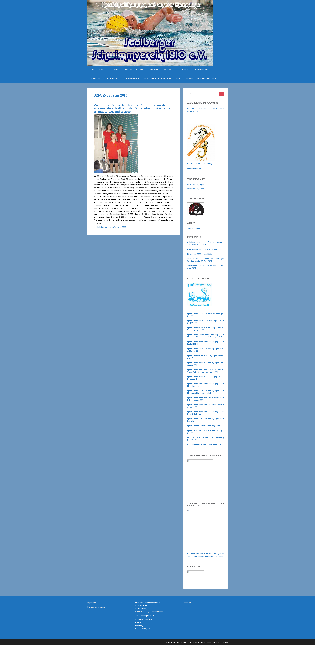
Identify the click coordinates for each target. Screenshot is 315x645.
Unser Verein (113, 70)
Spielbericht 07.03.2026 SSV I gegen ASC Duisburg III (205, 377)
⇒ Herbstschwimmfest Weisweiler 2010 (110, 227)
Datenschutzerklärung (206, 78)
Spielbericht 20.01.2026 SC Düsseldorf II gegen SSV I (205, 406)
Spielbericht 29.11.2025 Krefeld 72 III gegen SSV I (205, 431)
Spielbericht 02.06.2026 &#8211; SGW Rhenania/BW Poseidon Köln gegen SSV (205, 335)
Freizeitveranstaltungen (161, 78)
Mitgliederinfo (131, 78)
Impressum (189, 78)
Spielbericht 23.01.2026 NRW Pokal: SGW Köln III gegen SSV (205, 399)
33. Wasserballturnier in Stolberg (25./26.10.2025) (205, 438)
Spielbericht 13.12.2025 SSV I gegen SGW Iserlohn (205, 420)
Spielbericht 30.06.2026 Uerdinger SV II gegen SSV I (205, 321)
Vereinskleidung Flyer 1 (196, 184)
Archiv (145, 78)
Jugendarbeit (96, 78)
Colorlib (208, 642)
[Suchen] (221, 94)
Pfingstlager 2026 (194, 254)
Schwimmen (154, 70)
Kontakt (178, 78)
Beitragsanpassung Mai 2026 (198, 249)
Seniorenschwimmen (203, 70)
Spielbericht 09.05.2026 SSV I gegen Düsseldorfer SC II (205, 349)
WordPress (224, 642)
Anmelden (187, 602)
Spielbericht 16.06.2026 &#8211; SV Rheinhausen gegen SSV (205, 328)
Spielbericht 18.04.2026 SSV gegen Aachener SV (205, 356)
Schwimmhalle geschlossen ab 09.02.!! (202, 266)
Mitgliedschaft (113, 78)
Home (93, 70)
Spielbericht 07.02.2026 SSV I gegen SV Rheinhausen (205, 384)
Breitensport (184, 70)
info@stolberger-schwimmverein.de (151, 611)
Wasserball (168, 70)
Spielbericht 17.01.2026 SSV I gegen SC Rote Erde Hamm (205, 413)
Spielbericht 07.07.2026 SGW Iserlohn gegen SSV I (205, 314)
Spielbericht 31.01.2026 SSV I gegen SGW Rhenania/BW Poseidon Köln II (205, 392)
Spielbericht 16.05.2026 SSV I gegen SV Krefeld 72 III (205, 342)
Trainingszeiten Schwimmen (135, 70)
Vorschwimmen (194, 168)
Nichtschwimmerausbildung (199, 163)
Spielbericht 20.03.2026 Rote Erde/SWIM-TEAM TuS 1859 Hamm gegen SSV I (205, 370)
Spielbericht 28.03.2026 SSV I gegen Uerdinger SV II (205, 363)
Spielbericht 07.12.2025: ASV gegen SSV (204, 426)
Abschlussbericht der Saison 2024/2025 (204, 444)
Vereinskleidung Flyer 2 (196, 189)
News (101, 70)
